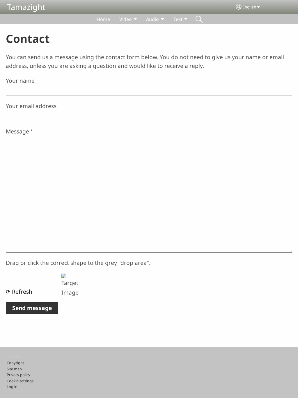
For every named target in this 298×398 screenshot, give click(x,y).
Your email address (31, 106)
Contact (13, 357)
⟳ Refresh (19, 291)
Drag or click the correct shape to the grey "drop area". (78, 263)
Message (17, 131)
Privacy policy (18, 374)
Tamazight (26, 6)
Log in (12, 386)
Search (199, 19)
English (249, 7)
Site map (14, 368)
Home (103, 19)
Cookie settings (20, 380)
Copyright (15, 362)
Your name (20, 80)
